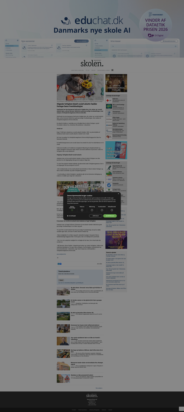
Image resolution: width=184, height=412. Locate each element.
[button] (71, 216)
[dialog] (92, 206)
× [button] (118, 193)
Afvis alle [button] (96, 215)
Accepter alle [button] (110, 215)
